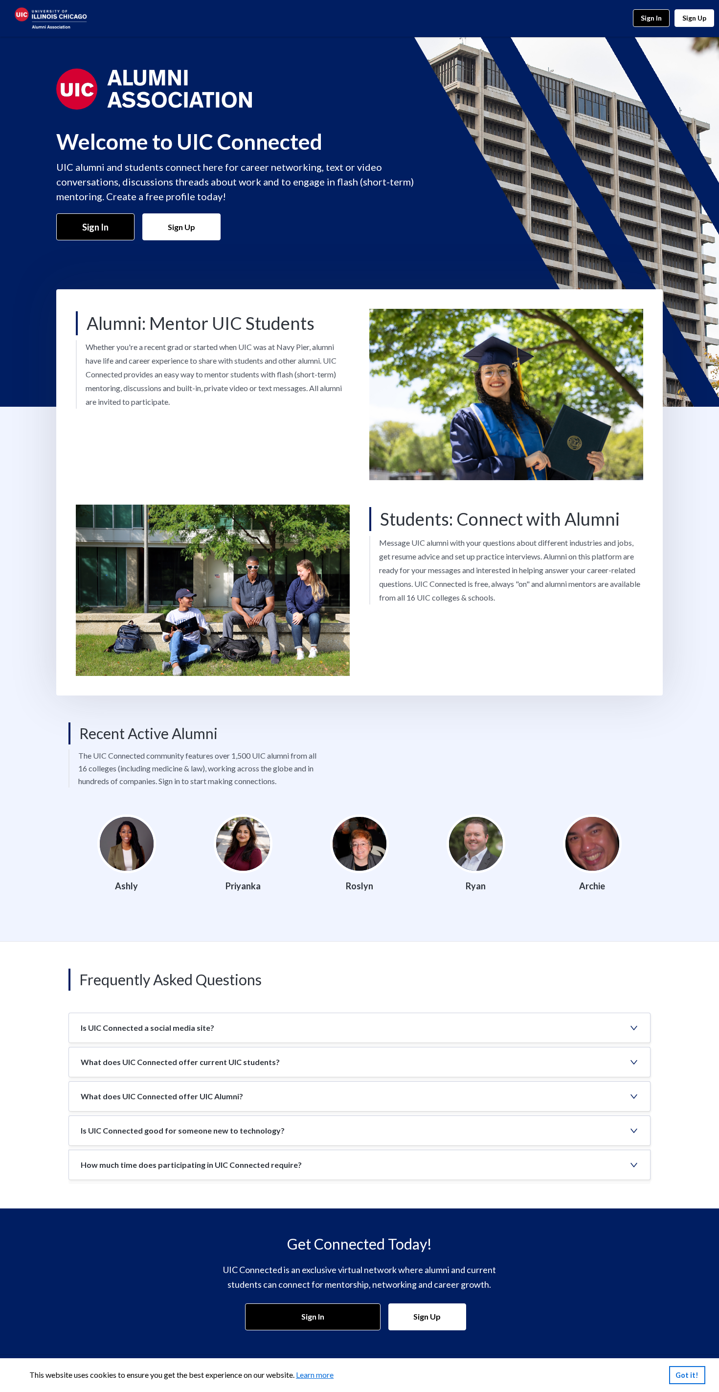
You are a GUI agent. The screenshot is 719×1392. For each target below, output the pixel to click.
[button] (359, 1028)
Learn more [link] (315, 1374)
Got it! (686, 1375)
